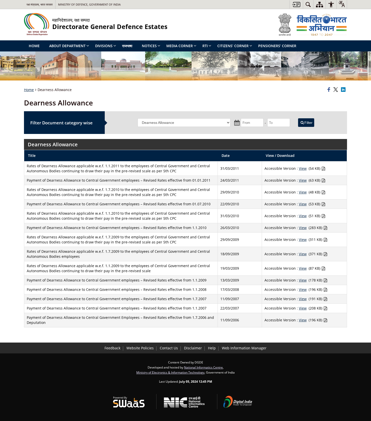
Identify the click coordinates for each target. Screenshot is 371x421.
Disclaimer (193, 348)
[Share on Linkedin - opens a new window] (344, 90)
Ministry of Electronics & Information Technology (170, 372)
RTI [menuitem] (205, 45)
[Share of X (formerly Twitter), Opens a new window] (336, 90)
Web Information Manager (244, 348)
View (303, 168)
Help (212, 348)
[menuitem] (308, 4)
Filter (308, 123)
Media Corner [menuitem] (179, 45)
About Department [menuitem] (67, 45)
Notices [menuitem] (149, 45)
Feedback (112, 348)
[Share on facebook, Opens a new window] (330, 90)
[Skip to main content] (296, 4)
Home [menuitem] (34, 45)
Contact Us (169, 348)
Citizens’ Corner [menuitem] (233, 45)
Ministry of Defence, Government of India (89, 4)
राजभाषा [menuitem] (127, 45)
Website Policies (140, 348)
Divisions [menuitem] (104, 45)
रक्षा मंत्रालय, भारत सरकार (39, 4)
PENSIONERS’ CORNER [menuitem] (277, 45)
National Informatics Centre (203, 367)
